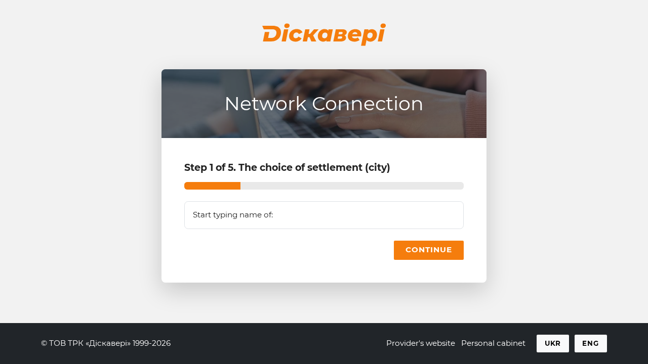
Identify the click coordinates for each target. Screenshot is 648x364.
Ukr (553, 343)
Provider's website (420, 343)
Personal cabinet (493, 343)
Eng (590, 343)
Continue (429, 249)
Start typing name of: (233, 214)
